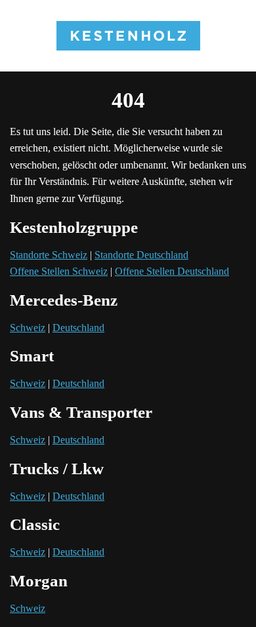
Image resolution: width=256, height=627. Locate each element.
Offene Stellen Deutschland (172, 271)
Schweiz (27, 327)
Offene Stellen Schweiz (59, 271)
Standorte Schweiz (48, 254)
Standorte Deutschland (141, 254)
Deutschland (78, 327)
